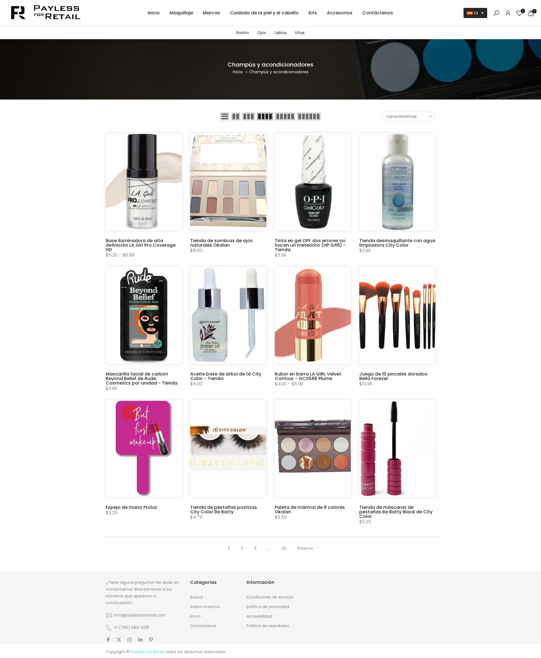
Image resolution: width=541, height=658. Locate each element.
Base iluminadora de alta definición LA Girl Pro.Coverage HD (141, 245)
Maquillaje (181, 13)
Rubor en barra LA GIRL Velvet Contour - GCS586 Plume (308, 376)
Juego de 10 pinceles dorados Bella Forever (393, 376)
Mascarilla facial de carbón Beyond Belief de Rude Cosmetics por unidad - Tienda (142, 378)
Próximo (305, 548)
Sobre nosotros (205, 607)
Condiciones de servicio (270, 597)
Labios (280, 33)
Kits (313, 13)
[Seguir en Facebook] (108, 640)
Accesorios (339, 13)
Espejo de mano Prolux (131, 507)
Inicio (154, 13)
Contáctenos (377, 13)
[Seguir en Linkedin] (140, 640)
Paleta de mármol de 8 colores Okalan (310, 509)
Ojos (261, 33)
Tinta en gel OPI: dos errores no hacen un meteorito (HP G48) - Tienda (310, 245)
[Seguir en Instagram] (129, 640)
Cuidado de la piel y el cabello (264, 13)
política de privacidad (268, 607)
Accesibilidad (259, 616)
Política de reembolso (268, 626)
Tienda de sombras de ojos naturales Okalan (221, 242)
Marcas (211, 13)
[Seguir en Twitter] (118, 640)
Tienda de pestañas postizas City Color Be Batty (223, 509)
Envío (195, 616)
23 (283, 548)
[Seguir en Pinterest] (151, 640)
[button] (475, 13)
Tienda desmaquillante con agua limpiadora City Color (397, 242)
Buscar (196, 597)
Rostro (242, 33)
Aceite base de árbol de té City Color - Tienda (225, 376)
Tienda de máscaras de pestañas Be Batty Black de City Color (396, 512)
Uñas (300, 33)
